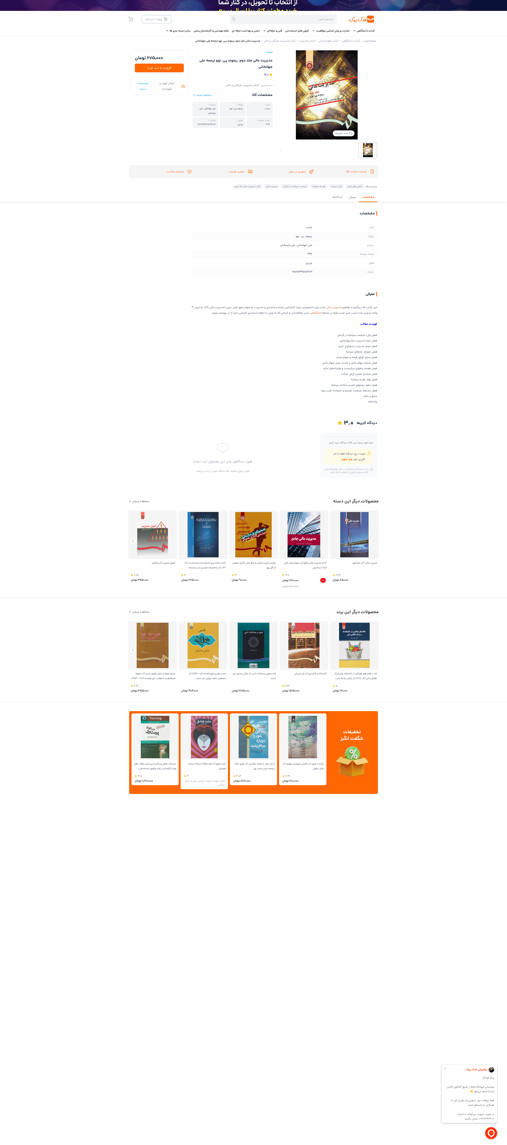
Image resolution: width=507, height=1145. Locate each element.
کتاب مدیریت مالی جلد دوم (247, 186)
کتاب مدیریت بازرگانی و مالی (242, 85)
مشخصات (368, 197)
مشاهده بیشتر (140, 501)
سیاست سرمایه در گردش (295, 186)
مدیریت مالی (272, 186)
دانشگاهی (316, 313)
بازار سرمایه (336, 186)
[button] (133, 541)
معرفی (352, 197)
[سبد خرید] (130, 19)
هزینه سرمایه (319, 186)
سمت (269, 52)
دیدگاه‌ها (338, 197)
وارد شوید (346, 459)
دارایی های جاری (354, 186)
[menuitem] (364, 31)
